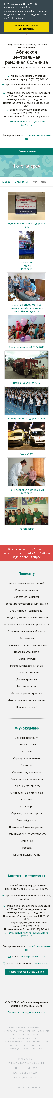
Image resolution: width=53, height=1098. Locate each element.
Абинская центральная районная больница (26, 57)
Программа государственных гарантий (26, 603)
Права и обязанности (26, 652)
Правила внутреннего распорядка (27, 645)
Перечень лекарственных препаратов (26, 624)
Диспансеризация (26, 679)
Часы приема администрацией (26, 583)
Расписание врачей (26, 590)
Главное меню (27, 151)
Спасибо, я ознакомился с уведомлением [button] (26, 27)
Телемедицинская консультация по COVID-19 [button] (27, 123)
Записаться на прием (26, 596)
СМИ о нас (26, 840)
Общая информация (26, 737)
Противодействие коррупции (26, 827)
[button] (26, 18)
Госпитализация (26, 686)
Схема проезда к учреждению (26, 971)
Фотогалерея (26, 806)
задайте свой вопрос (27, 557)
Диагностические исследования (26, 700)
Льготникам (26, 638)
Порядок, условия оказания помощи (26, 617)
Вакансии (26, 799)
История (27, 751)
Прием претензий (26, 707)
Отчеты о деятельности (26, 786)
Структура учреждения (26, 758)
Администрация (26, 744)
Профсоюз (26, 847)
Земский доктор (26, 820)
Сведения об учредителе (26, 772)
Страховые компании (26, 672)
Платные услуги (27, 658)
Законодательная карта (26, 854)
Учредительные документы (26, 779)
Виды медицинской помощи (26, 610)
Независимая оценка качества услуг (26, 834)
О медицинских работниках (26, 792)
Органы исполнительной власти (26, 631)
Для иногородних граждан (26, 693)
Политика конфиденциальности (26, 1012)
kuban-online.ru (41, 963)
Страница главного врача (26, 813)
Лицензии (26, 765)
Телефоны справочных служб (26, 665)
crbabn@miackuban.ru (38, 135)
